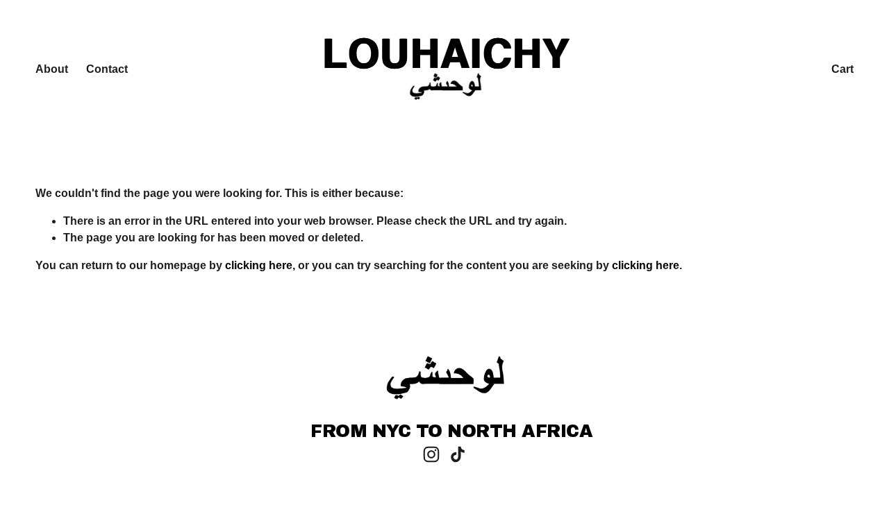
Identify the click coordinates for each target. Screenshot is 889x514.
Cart (842, 69)
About (51, 69)
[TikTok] (457, 454)
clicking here (258, 265)
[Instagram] (431, 454)
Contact (107, 69)
